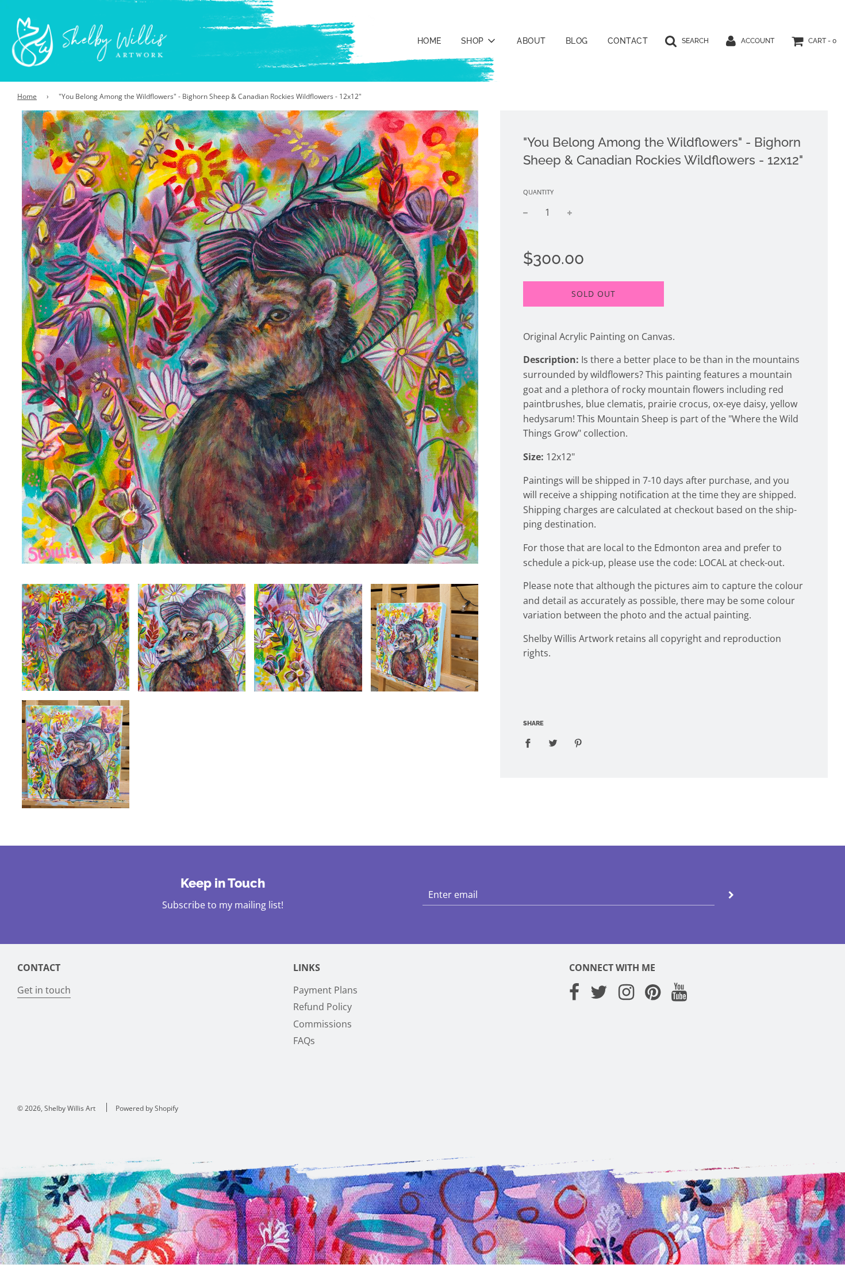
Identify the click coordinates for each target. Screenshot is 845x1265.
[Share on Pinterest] (578, 743)
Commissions (322, 1024)
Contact (628, 40)
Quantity (538, 192)
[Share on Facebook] (531, 743)
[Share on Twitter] (552, 743)
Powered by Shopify (147, 1108)
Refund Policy (322, 1006)
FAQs (304, 1040)
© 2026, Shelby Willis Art (56, 1108)
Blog (577, 40)
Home (429, 40)
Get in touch (44, 990)
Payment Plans (325, 990)
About (531, 40)
